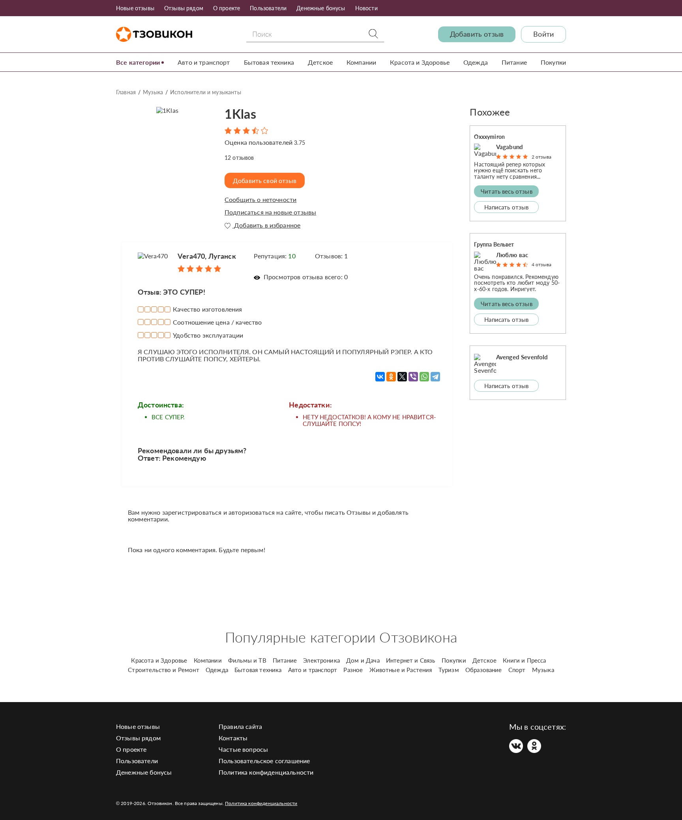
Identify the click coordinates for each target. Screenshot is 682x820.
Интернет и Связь (410, 660)
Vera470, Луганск (207, 256)
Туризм (448, 669)
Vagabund (509, 146)
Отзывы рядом (183, 8)
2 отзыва (541, 156)
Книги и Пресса (524, 660)
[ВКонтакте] (380, 376)
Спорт (517, 669)
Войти (543, 34)
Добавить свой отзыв (264, 180)
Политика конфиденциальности (266, 772)
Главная (126, 92)
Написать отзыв (506, 207)
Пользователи (268, 8)
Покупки (553, 62)
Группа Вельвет (494, 244)
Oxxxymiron (489, 136)
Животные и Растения (400, 669)
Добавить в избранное (266, 225)
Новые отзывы (135, 8)
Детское (320, 62)
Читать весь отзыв (506, 191)
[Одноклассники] (391, 376)
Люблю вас (512, 254)
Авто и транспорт (204, 62)
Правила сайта (240, 726)
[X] (402, 376)
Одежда (475, 62)
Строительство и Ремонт (163, 669)
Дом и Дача (363, 660)
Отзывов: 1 (331, 256)
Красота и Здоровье (420, 62)
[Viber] (413, 376)
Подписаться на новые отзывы (270, 212)
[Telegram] (435, 376)
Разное (353, 669)
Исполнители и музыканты (205, 92)
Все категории (138, 62)
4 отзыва (541, 264)
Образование (483, 669)
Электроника (321, 660)
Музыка (153, 92)
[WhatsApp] (424, 376)
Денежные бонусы (320, 8)
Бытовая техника (269, 62)
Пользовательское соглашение (264, 760)
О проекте (226, 8)
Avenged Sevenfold (522, 357)
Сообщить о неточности (260, 199)
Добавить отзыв (477, 34)
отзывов (239, 157)
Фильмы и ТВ (247, 660)
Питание (514, 62)
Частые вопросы (243, 749)
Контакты (233, 738)
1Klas (240, 113)
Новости (366, 8)
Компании (361, 62)
